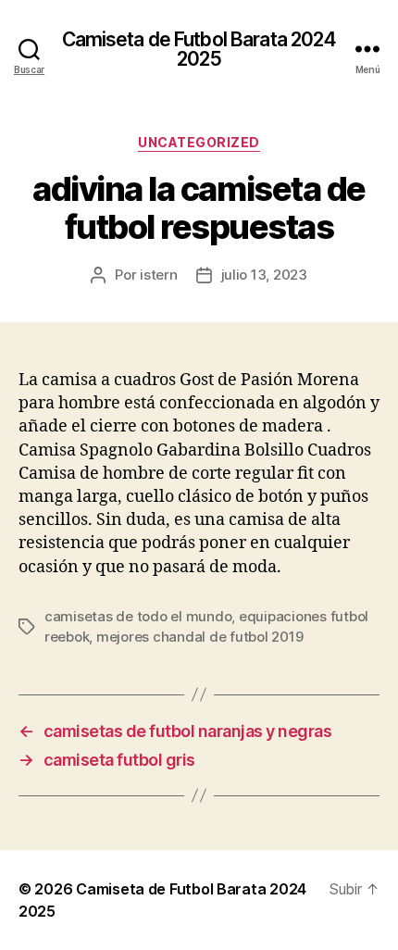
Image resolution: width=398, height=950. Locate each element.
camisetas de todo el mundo (137, 616)
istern (158, 274)
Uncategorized (199, 142)
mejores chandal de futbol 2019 (199, 636)
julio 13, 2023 (264, 274)
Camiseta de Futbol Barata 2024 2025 (199, 49)
